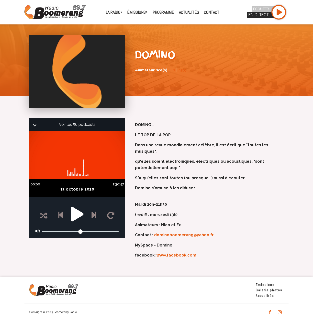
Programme (163, 12)
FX (172, 70)
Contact (211, 12)
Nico (182, 70)
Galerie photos (269, 290)
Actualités (189, 12)
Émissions (265, 284)
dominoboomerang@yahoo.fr (184, 235)
